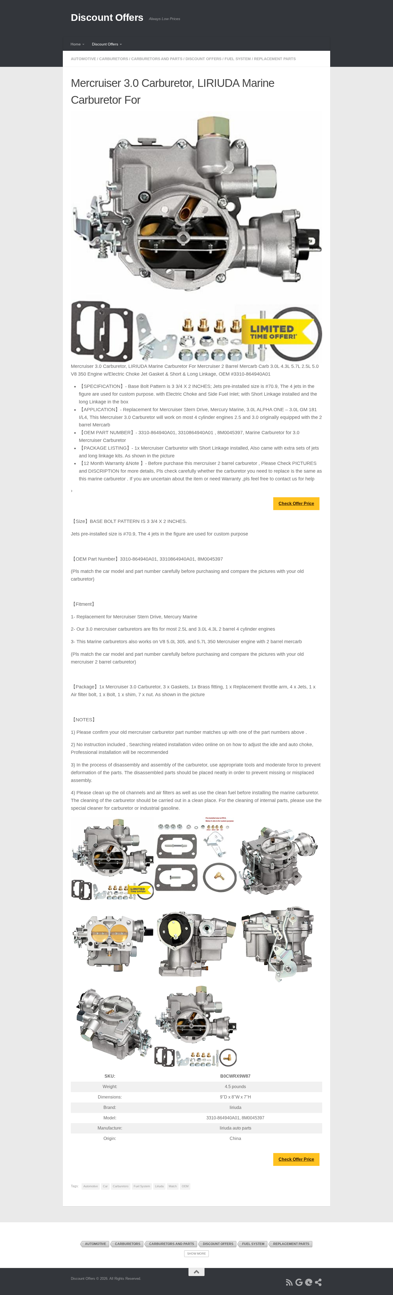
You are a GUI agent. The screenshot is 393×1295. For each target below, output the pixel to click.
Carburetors (113, 59)
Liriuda (159, 1186)
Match (173, 1186)
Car (105, 1186)
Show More (196, 1253)
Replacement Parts (275, 59)
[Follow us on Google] (299, 1282)
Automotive (83, 59)
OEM (185, 1186)
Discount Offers (107, 17)
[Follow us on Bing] (309, 1282)
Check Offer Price (296, 503)
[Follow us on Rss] (289, 1282)
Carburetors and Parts (156, 59)
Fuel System (238, 59)
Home (76, 44)
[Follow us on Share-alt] (318, 1282)
